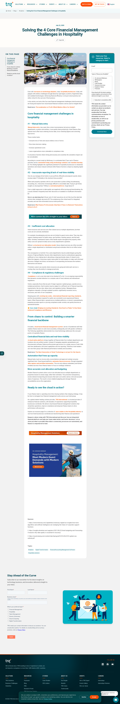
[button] (20, 4)
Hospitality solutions (33, 553)
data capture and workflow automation (40, 363)
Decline (84, 697)
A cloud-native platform (36, 340)
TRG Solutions (10, 680)
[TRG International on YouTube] (112, 664)
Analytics (30, 549)
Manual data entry (34, 127)
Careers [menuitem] (73, 4)
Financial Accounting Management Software (62, 549)
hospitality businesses (68, 91)
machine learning (76, 162)
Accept (94, 697)
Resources (28, 676)
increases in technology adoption (45, 91)
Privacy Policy (48, 699)
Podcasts (27, 680)
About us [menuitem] (62, 4)
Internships (101, 680)
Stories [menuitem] (42, 4)
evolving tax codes (46, 296)
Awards (63, 683)
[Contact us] (116, 700)
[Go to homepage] (10, 4)
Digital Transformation (42, 549)
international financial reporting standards (67, 296)
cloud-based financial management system (48, 327)
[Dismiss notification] (116, 692)
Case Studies (46, 680)
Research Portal (28, 688)
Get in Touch (99, 4)
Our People (64, 680)
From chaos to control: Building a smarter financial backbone (13, 68)
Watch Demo (86, 4)
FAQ (25, 686)
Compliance (32, 276)
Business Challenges (11, 683)
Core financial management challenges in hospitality (11, 61)
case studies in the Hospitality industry (68, 411)
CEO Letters (46, 683)
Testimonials (64, 688)
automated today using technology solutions (53, 162)
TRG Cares (64, 686)
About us (64, 676)
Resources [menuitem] (31, 4)
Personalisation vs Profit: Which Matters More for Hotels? (55, 107)
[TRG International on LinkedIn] (103, 664)
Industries (8, 686)
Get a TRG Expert (84, 680)
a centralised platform (56, 186)
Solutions (9, 676)
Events (82, 676)
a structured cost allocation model (44, 245)
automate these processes (61, 361)
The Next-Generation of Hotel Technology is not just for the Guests (57, 352)
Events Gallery (84, 683)
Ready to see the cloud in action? (13, 74)
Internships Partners (104, 683)
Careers (101, 676)
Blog (25, 683)
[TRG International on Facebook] (108, 664)
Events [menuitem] (51, 4)
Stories (45, 676)
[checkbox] (102, 83)
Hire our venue (84, 686)
